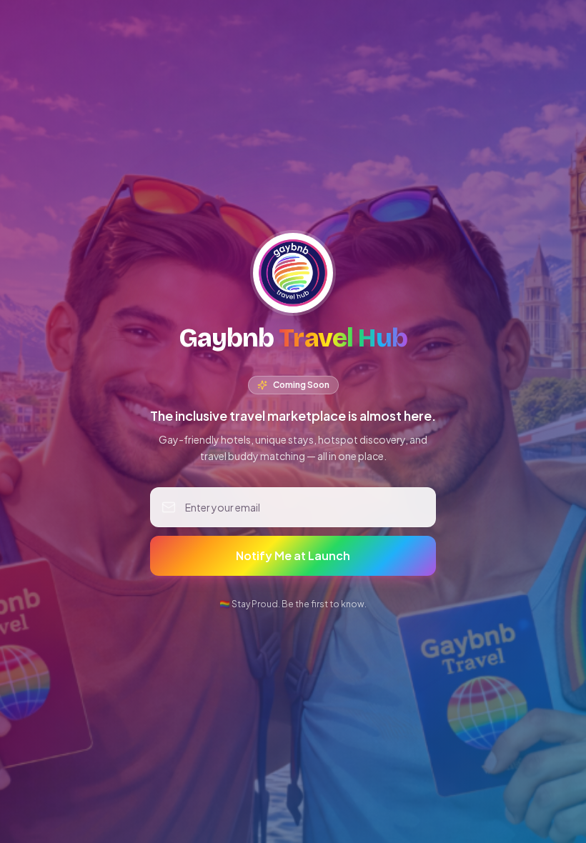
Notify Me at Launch (293, 555)
